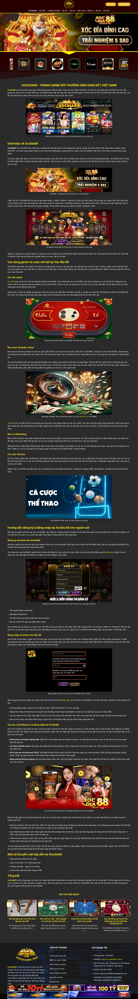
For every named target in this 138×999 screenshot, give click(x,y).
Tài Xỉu (72, 11)
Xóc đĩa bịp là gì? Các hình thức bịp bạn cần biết (22, 920)
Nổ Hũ (64, 11)
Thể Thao (81, 11)
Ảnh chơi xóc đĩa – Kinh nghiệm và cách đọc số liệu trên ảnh (53, 920)
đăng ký (110, 552)
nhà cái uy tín (84, 416)
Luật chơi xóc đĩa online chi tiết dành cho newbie (84, 920)
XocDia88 (32, 11)
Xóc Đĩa (11, 281)
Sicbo (10, 423)
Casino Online (53, 11)
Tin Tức (106, 11)
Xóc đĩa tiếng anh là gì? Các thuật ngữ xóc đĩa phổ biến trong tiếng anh (116, 921)
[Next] (130, 918)
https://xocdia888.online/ (111, 959)
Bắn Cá (90, 11)
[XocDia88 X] (69, 4)
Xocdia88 (12, 90)
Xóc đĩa (42, 11)
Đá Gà (98, 11)
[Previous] (7, 918)
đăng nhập (65, 700)
